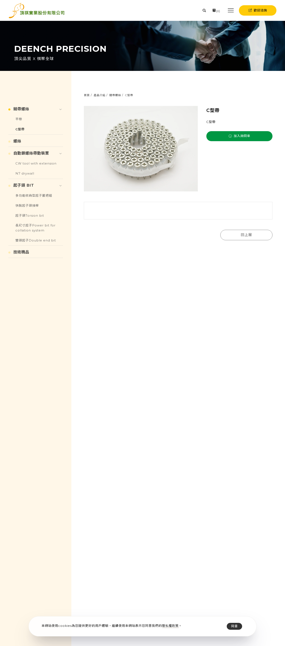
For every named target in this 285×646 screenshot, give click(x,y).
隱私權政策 (170, 626)
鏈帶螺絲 (115, 95)
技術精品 (21, 252)
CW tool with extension (36, 163)
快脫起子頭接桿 (27, 205)
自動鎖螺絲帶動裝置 (31, 153)
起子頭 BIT (23, 185)
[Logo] (36, 10)
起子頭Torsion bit (29, 215)
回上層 (246, 235)
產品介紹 (99, 95)
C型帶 (129, 95)
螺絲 (17, 141)
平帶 (18, 119)
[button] (204, 10)
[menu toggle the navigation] (229, 10)
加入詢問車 (241, 136)
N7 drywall (24, 173)
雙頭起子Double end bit (35, 240)
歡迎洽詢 (260, 10)
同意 (234, 626)
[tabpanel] (142, 46)
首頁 (87, 95)
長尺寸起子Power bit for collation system (35, 228)
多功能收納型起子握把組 (33, 195)
